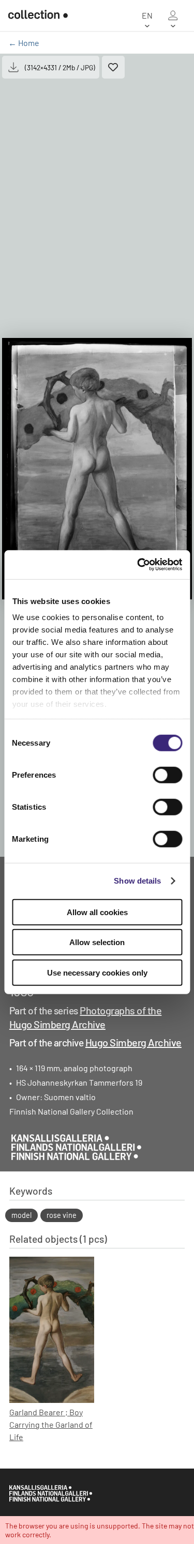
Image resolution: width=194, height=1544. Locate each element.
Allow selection (97, 942)
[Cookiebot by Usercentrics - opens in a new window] (138, 565)
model (21, 1215)
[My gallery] (173, 15)
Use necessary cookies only (97, 972)
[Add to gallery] (113, 67)
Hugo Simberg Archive (133, 1042)
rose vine (62, 1215)
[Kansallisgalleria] (50, 1499)
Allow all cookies (97, 911)
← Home (23, 43)
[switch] (167, 774)
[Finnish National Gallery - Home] (38, 15)
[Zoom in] (97, 468)
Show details (137, 880)
